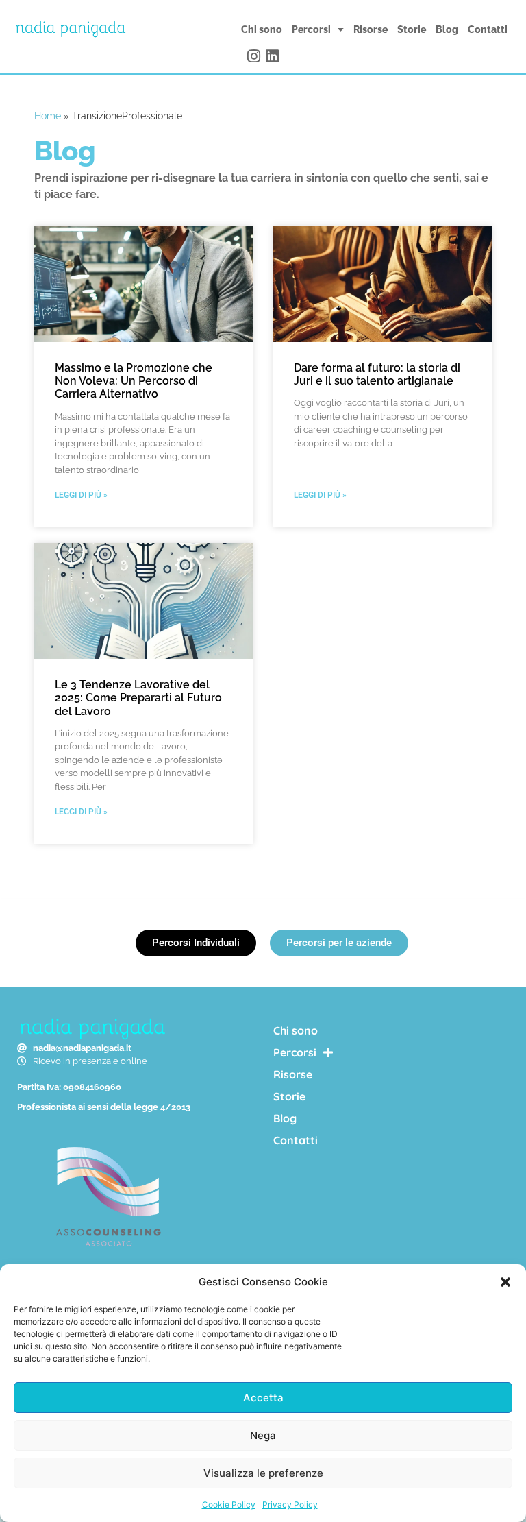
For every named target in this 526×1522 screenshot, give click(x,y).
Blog (447, 29)
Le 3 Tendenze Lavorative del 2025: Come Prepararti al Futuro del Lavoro (138, 697)
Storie (411, 29)
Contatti (488, 29)
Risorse (370, 29)
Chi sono (261, 29)
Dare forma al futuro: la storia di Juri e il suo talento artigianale (377, 374)
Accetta (263, 1397)
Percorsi (311, 29)
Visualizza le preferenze (263, 1472)
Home (47, 115)
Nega (263, 1435)
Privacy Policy (290, 1504)
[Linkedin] (272, 56)
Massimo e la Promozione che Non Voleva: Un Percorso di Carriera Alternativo (133, 380)
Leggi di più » (81, 495)
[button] (505, 1282)
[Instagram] (254, 56)
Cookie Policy (228, 1504)
